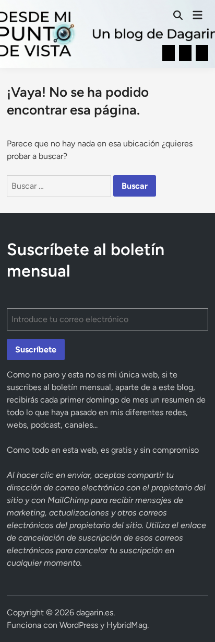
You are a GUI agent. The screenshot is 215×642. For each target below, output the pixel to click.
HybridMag (126, 625)
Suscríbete (35, 349)
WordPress (78, 625)
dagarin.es (94, 612)
